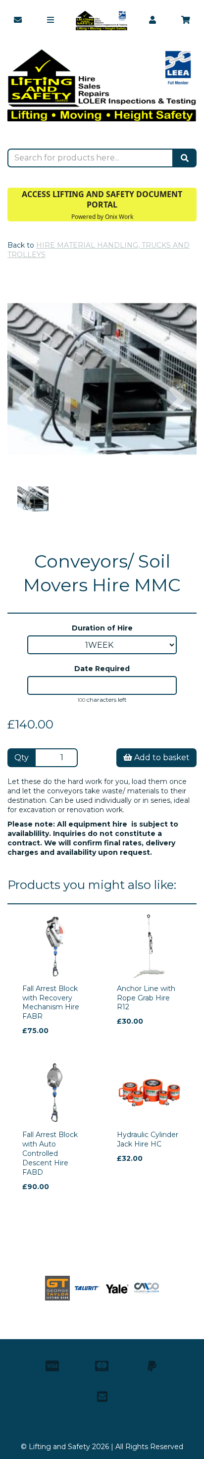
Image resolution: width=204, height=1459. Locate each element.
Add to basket (161, 757)
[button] (26, 426)
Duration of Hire (102, 628)
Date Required (102, 668)
